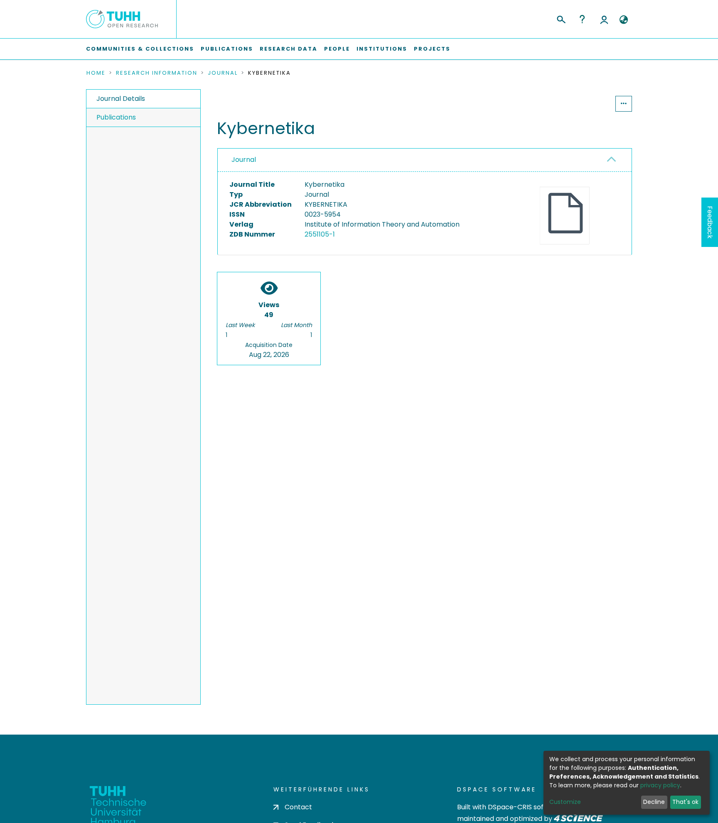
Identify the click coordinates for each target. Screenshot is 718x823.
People (337, 49)
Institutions (382, 49)
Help (582, 19)
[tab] (425, 160)
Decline (654, 802)
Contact (298, 807)
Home (96, 73)
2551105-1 (320, 234)
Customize (565, 802)
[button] (623, 20)
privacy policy (660, 785)
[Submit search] (561, 18)
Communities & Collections (140, 49)
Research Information (156, 73)
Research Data (288, 49)
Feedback (710, 222)
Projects (432, 49)
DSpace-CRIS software (525, 807)
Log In (604, 19)
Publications (227, 49)
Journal (223, 73)
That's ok (685, 802)
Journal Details (120, 98)
